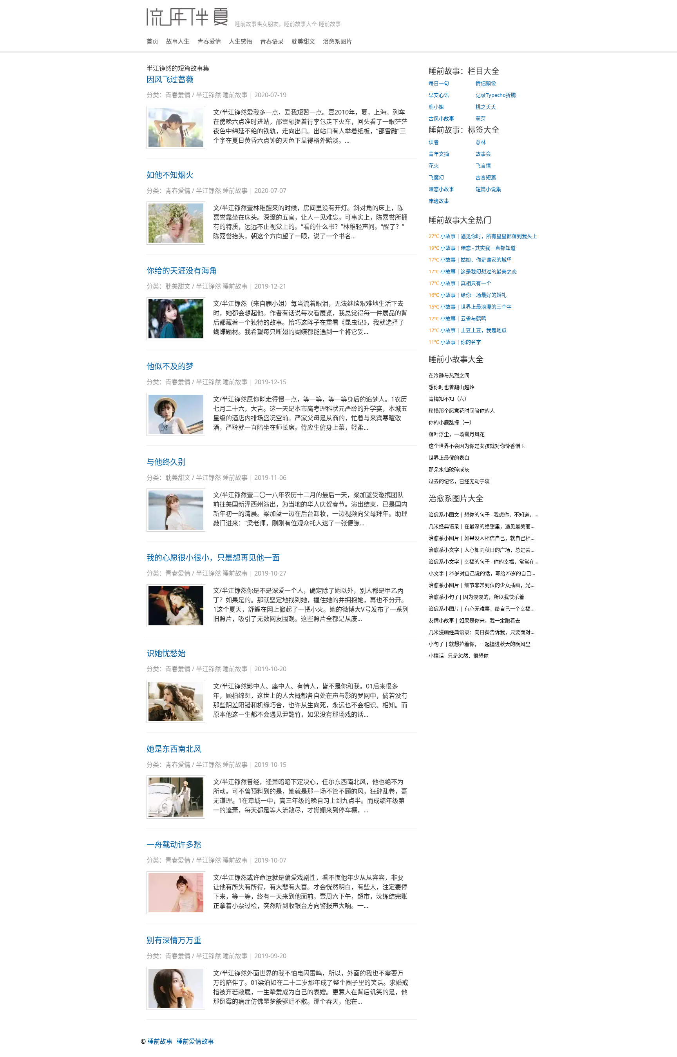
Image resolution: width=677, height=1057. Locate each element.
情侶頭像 (486, 83)
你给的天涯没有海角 (182, 270)
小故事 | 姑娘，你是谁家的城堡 (476, 259)
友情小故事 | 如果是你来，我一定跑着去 (474, 620)
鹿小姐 (436, 106)
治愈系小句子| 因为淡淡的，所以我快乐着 (476, 596)
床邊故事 (439, 200)
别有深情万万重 (174, 940)
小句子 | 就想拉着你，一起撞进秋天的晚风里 (479, 643)
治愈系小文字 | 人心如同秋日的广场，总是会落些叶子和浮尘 (497, 549)
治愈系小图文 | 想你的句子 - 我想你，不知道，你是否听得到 (497, 514)
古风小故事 (441, 118)
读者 (434, 141)
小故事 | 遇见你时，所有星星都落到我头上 (488, 236)
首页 (152, 41)
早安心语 (439, 94)
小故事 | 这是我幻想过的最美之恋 (478, 271)
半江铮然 (208, 95)
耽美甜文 (303, 41)
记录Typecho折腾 (496, 94)
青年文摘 (439, 153)
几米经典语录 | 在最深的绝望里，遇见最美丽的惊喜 (487, 526)
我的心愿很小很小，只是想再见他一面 (213, 557)
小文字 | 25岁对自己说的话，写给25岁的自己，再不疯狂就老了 (500, 573)
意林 (481, 141)
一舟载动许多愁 (174, 844)
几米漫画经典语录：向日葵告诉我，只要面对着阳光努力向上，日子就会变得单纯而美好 (528, 632)
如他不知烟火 (170, 175)
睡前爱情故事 (195, 1041)
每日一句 (439, 83)
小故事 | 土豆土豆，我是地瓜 (473, 330)
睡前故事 (235, 95)
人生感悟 (240, 41)
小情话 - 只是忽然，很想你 (459, 655)
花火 (434, 165)
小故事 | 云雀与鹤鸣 (463, 318)
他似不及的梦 (170, 366)
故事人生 (178, 41)
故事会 (483, 153)
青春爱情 (209, 41)
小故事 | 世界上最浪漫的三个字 (476, 306)
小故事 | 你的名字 (460, 341)
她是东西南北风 (174, 749)
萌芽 (481, 118)
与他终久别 (166, 462)
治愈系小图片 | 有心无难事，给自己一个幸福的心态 (487, 608)
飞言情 (483, 165)
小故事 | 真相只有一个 (465, 283)
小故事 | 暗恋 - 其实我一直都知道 (478, 247)
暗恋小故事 (441, 189)
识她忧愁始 (166, 653)
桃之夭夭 (486, 106)
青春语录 (272, 41)
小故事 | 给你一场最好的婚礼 (473, 294)
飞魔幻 (436, 177)
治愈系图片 (337, 41)
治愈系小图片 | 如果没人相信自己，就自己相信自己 (487, 537)
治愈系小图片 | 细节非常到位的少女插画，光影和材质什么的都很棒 (505, 584)
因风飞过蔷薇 (170, 79)
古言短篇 (486, 177)
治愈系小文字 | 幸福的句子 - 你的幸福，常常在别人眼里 (492, 561)
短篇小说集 (488, 189)
